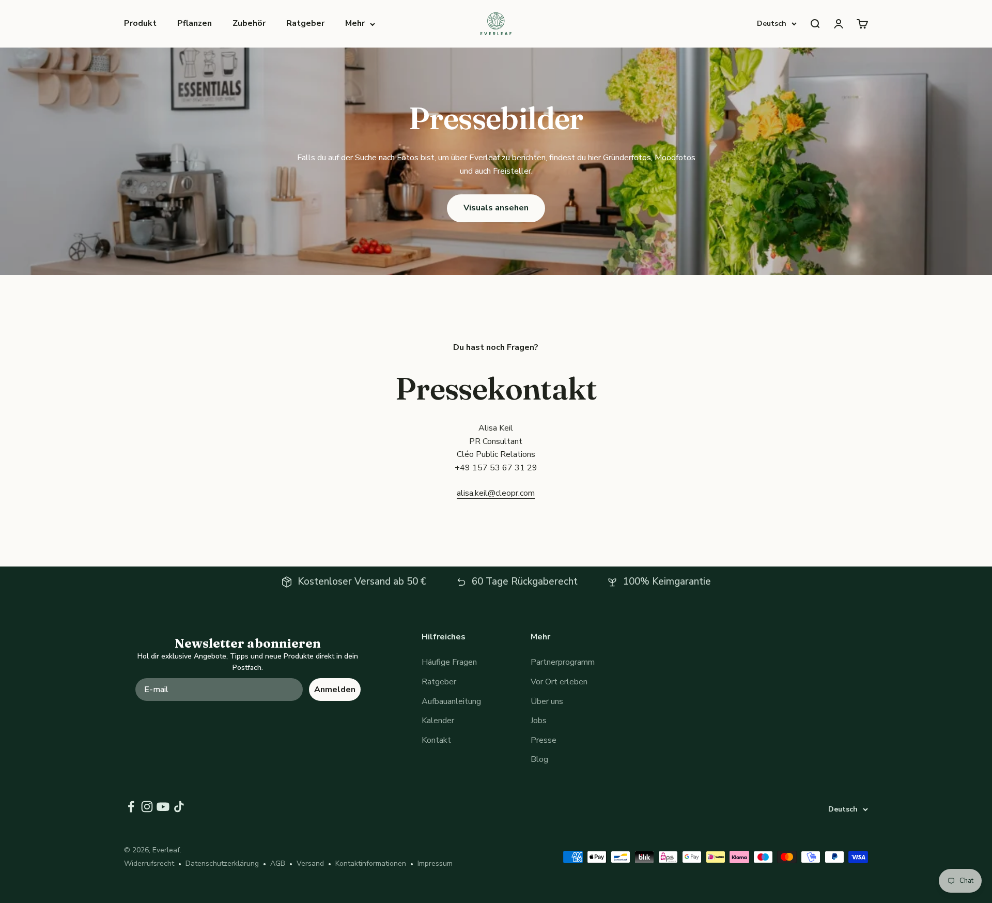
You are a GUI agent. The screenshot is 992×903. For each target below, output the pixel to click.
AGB (277, 863)
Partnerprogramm (563, 662)
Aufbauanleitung (451, 701)
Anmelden (334, 689)
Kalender (438, 720)
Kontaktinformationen (370, 863)
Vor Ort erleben (559, 681)
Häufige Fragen (449, 662)
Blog (539, 759)
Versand (310, 863)
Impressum (435, 863)
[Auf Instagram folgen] (147, 807)
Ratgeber (305, 23)
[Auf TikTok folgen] (179, 807)
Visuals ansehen (496, 207)
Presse (543, 740)
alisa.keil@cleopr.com (496, 493)
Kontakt (436, 740)
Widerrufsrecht (149, 863)
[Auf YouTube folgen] (163, 807)
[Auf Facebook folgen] (131, 807)
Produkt (140, 23)
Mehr (355, 23)
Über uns (547, 701)
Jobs (539, 720)
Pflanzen (194, 23)
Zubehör (249, 23)
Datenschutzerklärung (222, 863)
